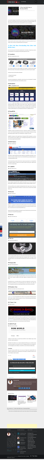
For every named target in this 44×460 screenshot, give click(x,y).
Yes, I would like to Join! (22, 235)
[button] (22, 224)
